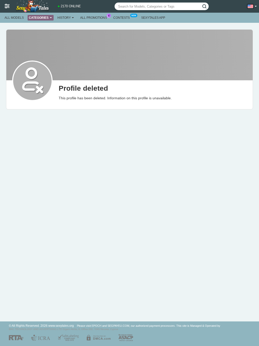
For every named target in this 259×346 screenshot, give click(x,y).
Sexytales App (153, 18)
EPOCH (96, 325)
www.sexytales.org (61, 325)
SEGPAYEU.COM (118, 325)
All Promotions (93, 18)
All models (14, 18)
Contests (121, 18)
